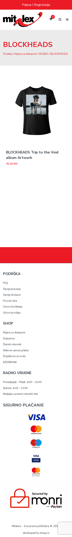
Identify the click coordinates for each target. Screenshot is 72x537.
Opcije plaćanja (12, 289)
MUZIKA (43, 54)
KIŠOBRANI (10, 362)
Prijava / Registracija (36, 5)
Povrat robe (10, 301)
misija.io (44, 533)
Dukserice (9, 338)
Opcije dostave (12, 295)
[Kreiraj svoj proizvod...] (22, 19)
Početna (7, 54)
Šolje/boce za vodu (14, 356)
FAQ (5, 283)
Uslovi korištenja (12, 307)
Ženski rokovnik (12, 344)
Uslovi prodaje (11, 313)
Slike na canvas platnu (16, 350)
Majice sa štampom (25, 54)
